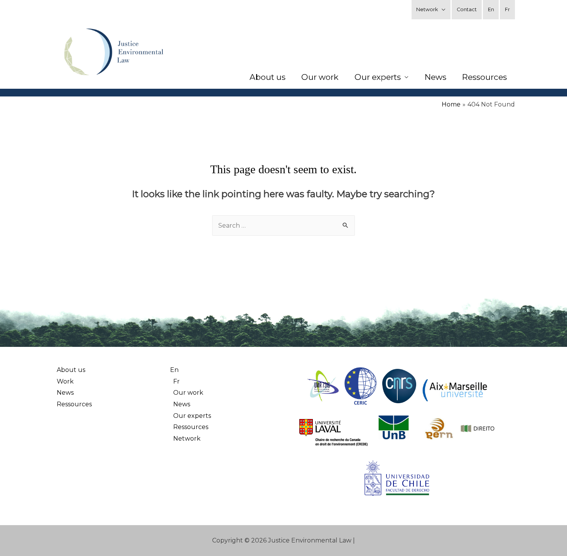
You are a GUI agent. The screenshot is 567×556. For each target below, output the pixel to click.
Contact (467, 9)
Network (427, 9)
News (435, 77)
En (491, 9)
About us (267, 77)
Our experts (377, 77)
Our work (319, 77)
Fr (507, 9)
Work (65, 381)
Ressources (484, 77)
